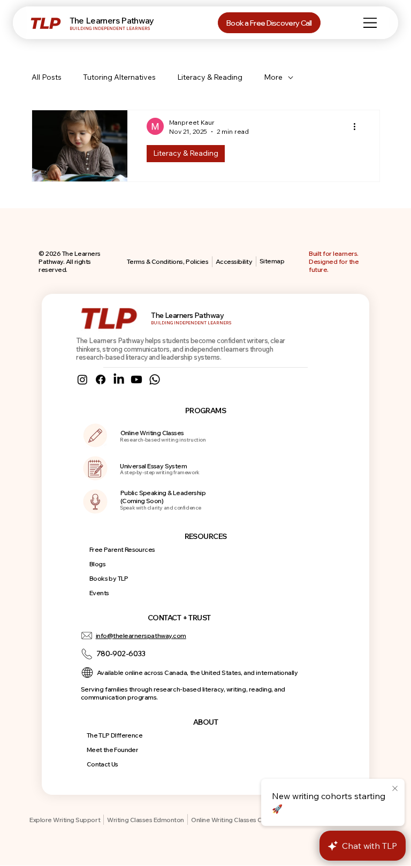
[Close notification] (395, 789)
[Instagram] (82, 379)
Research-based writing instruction (163, 439)
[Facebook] (100, 379)
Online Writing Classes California (238, 820)
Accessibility (234, 261)
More (273, 77)
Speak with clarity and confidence (160, 507)
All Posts (47, 77)
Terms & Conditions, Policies (168, 261)
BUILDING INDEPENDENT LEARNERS (110, 28)
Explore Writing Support (64, 820)
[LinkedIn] (118, 379)
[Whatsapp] (154, 379)
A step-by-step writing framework (160, 472)
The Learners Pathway (112, 20)
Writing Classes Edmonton (145, 820)
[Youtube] (136, 379)
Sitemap (272, 261)
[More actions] (358, 126)
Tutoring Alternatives (119, 77)
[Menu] (371, 22)
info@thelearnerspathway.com (141, 636)
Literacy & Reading (209, 77)
